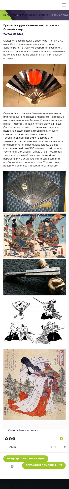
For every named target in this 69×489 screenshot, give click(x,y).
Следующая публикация (44, 465)
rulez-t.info (10, 15)
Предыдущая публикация (26, 459)
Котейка (11, 447)
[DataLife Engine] (5, 5)
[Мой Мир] (13, 438)
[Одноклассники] (10, 438)
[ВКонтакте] (6, 438)
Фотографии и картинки (34, 15)
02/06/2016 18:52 (13, 34)
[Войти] (15, 5)
